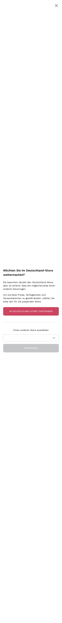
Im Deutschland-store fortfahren (31, 311)
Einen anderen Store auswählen (31, 330)
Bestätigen (31, 348)
